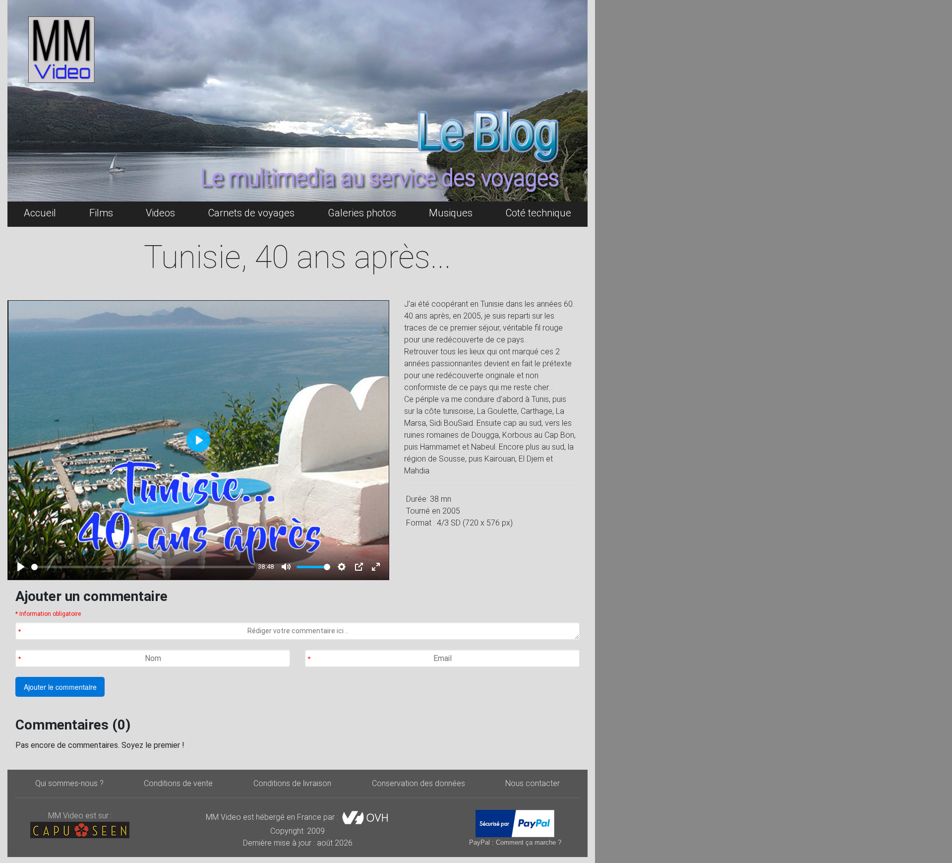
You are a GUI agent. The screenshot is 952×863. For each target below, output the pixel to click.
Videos (160, 213)
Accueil (40, 213)
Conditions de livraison (292, 783)
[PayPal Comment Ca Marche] (515, 823)
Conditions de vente (178, 783)
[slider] (142, 567)
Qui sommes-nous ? (69, 783)
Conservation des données (418, 783)
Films (101, 213)
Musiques (451, 213)
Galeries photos (362, 213)
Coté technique (538, 213)
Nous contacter (532, 783)
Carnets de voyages (251, 213)
